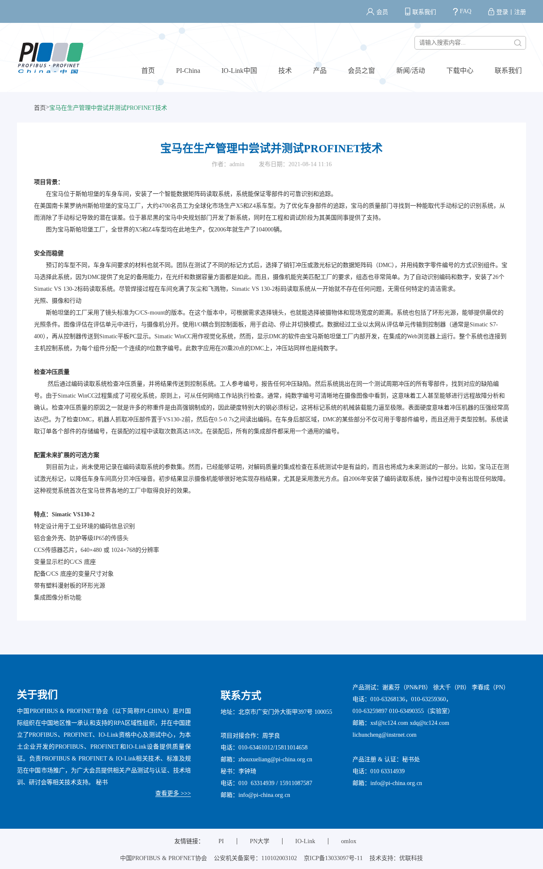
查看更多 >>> (173, 793)
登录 (502, 12)
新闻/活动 (410, 70)
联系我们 (424, 12)
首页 (148, 70)
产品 (320, 70)
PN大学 (259, 841)
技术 (285, 70)
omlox (348, 841)
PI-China (188, 70)
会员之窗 (361, 70)
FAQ (465, 11)
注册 (520, 12)
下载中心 (459, 70)
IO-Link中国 (239, 70)
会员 (382, 12)
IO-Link (305, 841)
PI (221, 841)
